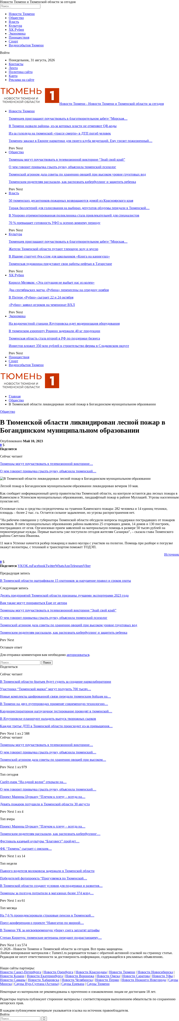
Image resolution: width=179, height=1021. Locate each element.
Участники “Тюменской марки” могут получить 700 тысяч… (45, 689)
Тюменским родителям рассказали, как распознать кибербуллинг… (50, 834)
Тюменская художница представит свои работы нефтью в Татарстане (60, 264)
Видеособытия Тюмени (26, 45)
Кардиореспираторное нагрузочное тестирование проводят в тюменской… (56, 711)
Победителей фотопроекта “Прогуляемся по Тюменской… (43, 878)
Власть (14, 22)
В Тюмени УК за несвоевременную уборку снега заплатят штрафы (50, 930)
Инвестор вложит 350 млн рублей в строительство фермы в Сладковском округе (69, 346)
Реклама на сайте (21, 80)
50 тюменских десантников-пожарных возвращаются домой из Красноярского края (71, 200)
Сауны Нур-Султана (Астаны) (36, 984)
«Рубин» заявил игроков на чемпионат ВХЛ (42, 305)
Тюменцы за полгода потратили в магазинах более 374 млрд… (47, 893)
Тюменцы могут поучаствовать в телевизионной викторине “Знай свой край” (67, 159)
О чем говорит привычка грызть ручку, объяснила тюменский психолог (62, 167)
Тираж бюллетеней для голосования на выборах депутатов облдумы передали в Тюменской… (79, 208)
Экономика (17, 33)
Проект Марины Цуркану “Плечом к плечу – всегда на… (42, 797)
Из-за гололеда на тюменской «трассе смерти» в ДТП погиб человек (60, 133)
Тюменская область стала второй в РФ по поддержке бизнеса (54, 338)
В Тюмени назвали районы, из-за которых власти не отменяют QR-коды (63, 126)
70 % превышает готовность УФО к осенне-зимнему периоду (54, 223)
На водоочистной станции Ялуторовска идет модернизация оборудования (64, 323)
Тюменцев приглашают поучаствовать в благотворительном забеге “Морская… (68, 118)
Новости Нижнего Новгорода (143, 980)
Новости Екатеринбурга (45, 976)
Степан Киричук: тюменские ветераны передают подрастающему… (51, 937)
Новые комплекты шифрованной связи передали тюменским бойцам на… (55, 696)
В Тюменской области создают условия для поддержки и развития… (51, 886)
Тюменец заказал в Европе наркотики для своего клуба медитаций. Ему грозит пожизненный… (80, 141)
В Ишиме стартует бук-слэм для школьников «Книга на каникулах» (59, 256)
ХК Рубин (16, 29)
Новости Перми (107, 980)
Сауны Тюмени (98, 984)
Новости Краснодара (91, 972)
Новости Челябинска (77, 980)
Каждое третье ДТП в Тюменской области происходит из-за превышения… (56, 726)
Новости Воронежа (79, 976)
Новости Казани (12, 976)
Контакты (16, 64)
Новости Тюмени (22, 14)
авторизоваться (78, 655)
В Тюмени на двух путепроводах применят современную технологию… (54, 704)
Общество (16, 18)
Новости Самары (13, 980)
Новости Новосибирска (155, 972)
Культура (15, 25)
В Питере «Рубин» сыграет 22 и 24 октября (41, 297)
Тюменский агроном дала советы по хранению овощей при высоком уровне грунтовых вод (77, 174)
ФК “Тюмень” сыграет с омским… (26, 848)
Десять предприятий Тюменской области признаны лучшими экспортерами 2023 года (64, 595)
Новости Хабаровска (43, 980)
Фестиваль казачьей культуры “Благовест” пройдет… (39, 841)
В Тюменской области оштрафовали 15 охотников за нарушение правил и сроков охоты (65, 580)
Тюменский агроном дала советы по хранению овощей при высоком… (53, 759)
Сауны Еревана (72, 984)
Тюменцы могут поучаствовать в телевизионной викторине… (46, 464)
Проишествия (19, 37)
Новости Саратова (136, 976)
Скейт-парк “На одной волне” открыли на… (33, 782)
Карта (13, 76)
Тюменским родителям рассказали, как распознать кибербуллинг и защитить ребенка (72, 182)
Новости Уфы (162, 976)
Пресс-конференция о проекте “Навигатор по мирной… (42, 923)
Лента (13, 68)
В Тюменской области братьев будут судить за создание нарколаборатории (55, 681)
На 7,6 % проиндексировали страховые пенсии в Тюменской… (47, 915)
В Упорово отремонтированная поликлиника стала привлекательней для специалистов (74, 215)
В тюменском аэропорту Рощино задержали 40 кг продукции (54, 331)
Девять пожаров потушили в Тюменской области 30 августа (45, 804)
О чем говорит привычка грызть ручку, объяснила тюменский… (48, 471)
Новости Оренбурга (58, 972)
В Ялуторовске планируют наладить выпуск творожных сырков (48, 719)
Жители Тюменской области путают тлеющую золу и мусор (53, 249)
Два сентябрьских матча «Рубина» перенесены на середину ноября (59, 290)
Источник (171, 554)
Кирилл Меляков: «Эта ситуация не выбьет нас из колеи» (52, 282)
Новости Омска (108, 976)
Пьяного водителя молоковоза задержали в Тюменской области (47, 871)
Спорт (13, 41)
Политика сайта (21, 72)
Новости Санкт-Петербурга (20, 972)
